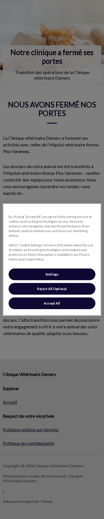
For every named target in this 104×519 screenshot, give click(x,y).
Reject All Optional (52, 289)
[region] (51, 259)
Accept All (52, 303)
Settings (52, 274)
